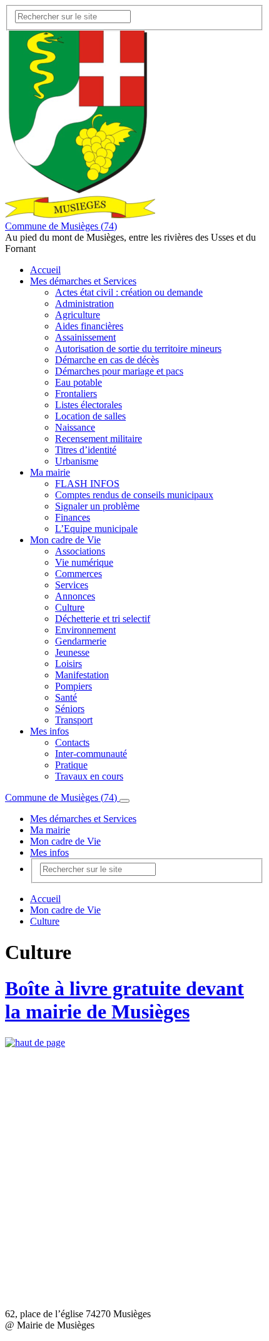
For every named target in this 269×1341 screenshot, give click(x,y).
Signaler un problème (97, 506)
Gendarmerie (80, 641)
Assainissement (85, 337)
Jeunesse (72, 652)
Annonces (75, 596)
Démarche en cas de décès (107, 359)
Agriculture (77, 314)
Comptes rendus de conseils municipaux (134, 495)
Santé (66, 697)
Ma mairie (50, 472)
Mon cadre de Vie (65, 540)
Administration (84, 303)
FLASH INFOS (87, 483)
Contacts (72, 742)
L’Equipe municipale (96, 528)
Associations (80, 551)
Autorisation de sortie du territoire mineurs (138, 348)
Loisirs (68, 663)
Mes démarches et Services (83, 281)
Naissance (75, 427)
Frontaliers (76, 393)
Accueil (45, 269)
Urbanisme (76, 461)
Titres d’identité (85, 449)
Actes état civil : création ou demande (129, 292)
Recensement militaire (98, 438)
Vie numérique (84, 562)
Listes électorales (88, 404)
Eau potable (78, 382)
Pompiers (73, 686)
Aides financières (89, 326)
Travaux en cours (89, 776)
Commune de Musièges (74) (61, 226)
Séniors (69, 708)
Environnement (85, 630)
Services (71, 585)
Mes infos (49, 731)
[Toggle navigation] (124, 801)
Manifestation (82, 675)
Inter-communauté (91, 753)
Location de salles (90, 416)
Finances (72, 517)
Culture (69, 607)
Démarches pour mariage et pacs (119, 371)
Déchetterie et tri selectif (102, 618)
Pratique (71, 765)
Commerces (78, 573)
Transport (74, 720)
